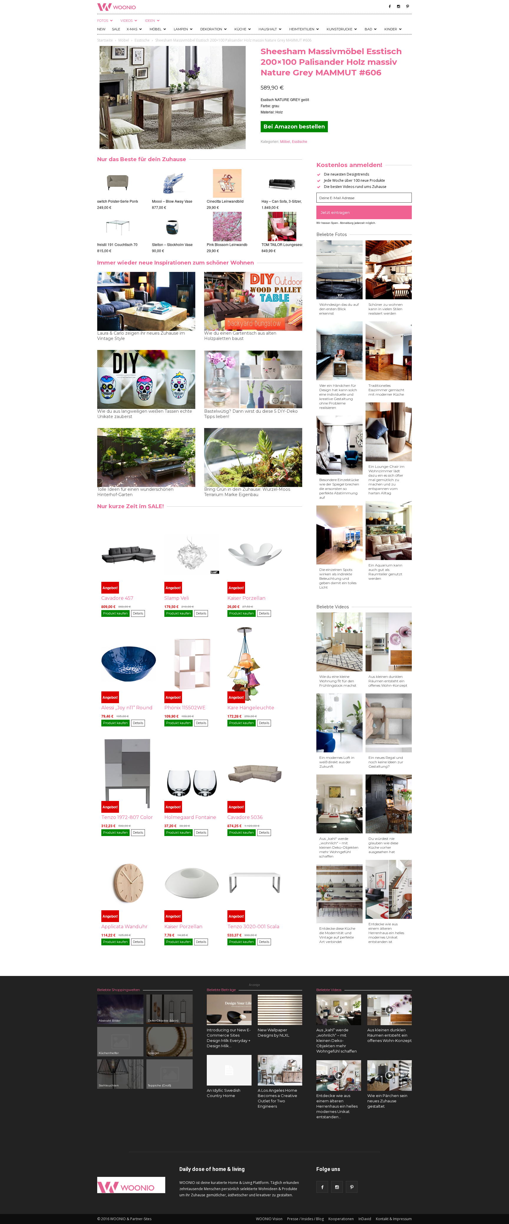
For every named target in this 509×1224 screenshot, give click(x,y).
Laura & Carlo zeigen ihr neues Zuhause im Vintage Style (141, 336)
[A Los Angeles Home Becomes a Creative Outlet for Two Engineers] (280, 1070)
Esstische (142, 40)
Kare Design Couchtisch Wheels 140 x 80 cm (133, 201)
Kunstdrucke (339, 29)
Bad (368, 29)
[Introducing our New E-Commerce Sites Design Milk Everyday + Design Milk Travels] (229, 1010)
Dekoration (211, 29)
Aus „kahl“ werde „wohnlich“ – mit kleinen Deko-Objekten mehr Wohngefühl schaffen (338, 847)
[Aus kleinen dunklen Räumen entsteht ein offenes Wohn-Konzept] (389, 1010)
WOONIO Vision (269, 1218)
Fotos (102, 21)
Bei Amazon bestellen (294, 126)
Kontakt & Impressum (394, 1218)
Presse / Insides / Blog (305, 1218)
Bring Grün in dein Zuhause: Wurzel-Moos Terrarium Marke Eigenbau (247, 492)
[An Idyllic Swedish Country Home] (229, 1070)
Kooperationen (341, 1218)
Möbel (155, 29)
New (101, 29)
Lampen (181, 29)
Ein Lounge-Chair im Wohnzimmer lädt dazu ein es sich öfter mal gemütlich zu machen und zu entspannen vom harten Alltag (386, 479)
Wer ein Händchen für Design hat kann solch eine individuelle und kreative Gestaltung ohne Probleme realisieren (338, 396)
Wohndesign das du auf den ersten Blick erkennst (339, 309)
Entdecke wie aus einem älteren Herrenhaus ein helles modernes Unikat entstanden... (337, 1106)
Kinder (390, 29)
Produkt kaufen (115, 613)
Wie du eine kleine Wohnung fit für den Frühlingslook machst (337, 681)
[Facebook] (389, 6)
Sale (116, 29)
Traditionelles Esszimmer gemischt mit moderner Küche (386, 390)
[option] (117, 211)
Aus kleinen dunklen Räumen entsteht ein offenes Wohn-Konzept (387, 681)
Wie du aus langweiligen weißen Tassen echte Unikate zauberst (144, 414)
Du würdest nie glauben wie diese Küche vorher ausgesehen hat (383, 845)
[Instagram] (398, 6)
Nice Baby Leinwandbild (232, 244)
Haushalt (268, 29)
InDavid (364, 1218)
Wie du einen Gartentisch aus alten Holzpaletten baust (240, 336)
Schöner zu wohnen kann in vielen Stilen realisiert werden (385, 309)
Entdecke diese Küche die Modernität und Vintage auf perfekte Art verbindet (337, 935)
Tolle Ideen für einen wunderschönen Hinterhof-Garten (135, 492)
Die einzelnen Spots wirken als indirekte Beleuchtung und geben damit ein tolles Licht (337, 578)
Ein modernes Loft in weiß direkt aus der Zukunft (336, 762)
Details (138, 613)
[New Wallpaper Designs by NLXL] (280, 1010)
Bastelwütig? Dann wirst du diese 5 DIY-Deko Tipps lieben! (251, 414)
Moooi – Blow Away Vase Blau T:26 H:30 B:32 (152, 201)
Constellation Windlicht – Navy (182, 244)
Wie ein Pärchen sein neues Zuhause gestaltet (387, 1101)
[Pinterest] (407, 6)
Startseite (105, 40)
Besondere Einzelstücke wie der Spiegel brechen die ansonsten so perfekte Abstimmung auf (339, 489)
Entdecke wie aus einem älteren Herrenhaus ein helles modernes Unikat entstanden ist (386, 933)
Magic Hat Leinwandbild (232, 201)
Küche (240, 29)
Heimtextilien (301, 29)
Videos (126, 21)
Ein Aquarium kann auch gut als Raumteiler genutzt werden (385, 572)
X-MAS (132, 29)
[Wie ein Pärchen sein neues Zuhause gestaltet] (389, 1075)
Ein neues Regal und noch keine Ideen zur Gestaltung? (385, 762)
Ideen (150, 21)
